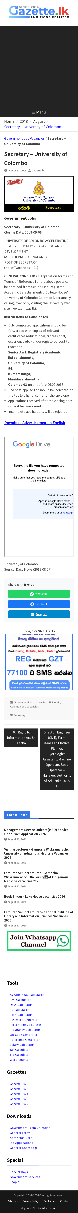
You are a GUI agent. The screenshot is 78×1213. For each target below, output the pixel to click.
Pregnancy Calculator (25, 1030)
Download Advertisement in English (34, 422)
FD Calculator (19, 1010)
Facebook (42, 604)
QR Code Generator (24, 1035)
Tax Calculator (20, 1050)
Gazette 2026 (19, 1084)
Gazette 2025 (19, 1089)
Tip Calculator (20, 1055)
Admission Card (21, 1138)
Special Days (19, 1172)
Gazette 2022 (19, 1104)
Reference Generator (25, 1040)
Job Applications (21, 1143)
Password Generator (24, 1020)
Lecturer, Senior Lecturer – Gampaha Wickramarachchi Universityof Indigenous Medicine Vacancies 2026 (36, 877)
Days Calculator (21, 1005)
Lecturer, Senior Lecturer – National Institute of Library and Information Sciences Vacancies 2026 (38, 916)
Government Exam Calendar (30, 1128)
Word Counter (20, 1060)
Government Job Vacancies (24, 138)
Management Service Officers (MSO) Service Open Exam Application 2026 (36, 832)
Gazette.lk (38, 170)
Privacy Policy (31, 1201)
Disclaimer (49, 1201)
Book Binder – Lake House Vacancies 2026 (34, 896)
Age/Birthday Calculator (27, 995)
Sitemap (13, 1201)
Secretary (20, 715)
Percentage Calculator (25, 1025)
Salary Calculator (22, 1045)
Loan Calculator (21, 1015)
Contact (65, 1201)
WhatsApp (41, 594)
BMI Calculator (20, 1000)
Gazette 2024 (19, 1094)
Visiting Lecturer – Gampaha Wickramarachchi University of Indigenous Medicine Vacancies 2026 (37, 853)
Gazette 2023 (19, 1099)
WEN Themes (49, 1208)
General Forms (20, 1133)
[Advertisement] (39, 67)
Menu (41, 112)
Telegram (41, 614)
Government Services (25, 1177)
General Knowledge (24, 1148)
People (14, 1182)
